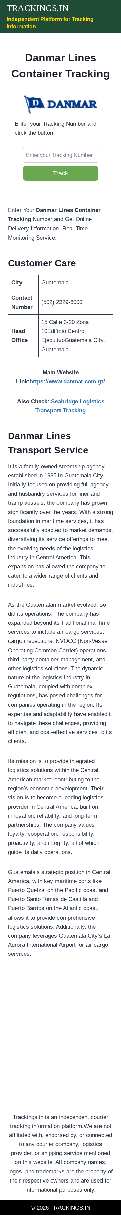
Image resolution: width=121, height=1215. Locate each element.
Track (60, 173)
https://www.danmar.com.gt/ (67, 381)
